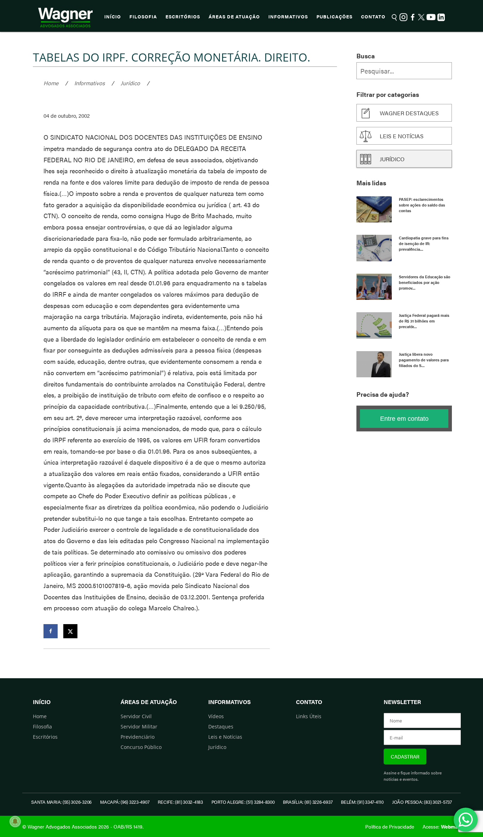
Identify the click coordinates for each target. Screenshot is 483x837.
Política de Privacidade (389, 826)
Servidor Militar (139, 726)
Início (112, 16)
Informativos (288, 16)
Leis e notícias (402, 136)
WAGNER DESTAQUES (409, 113)
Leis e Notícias (225, 736)
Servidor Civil (136, 716)
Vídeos (216, 716)
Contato (373, 16)
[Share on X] (70, 631)
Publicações (334, 16)
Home (50, 83)
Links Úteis (308, 716)
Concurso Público (141, 747)
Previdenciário (138, 736)
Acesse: (442, 826)
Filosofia (143, 16)
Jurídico (130, 83)
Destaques (220, 726)
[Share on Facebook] (50, 631)
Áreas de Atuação (234, 16)
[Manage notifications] (15, 821)
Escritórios (182, 16)
